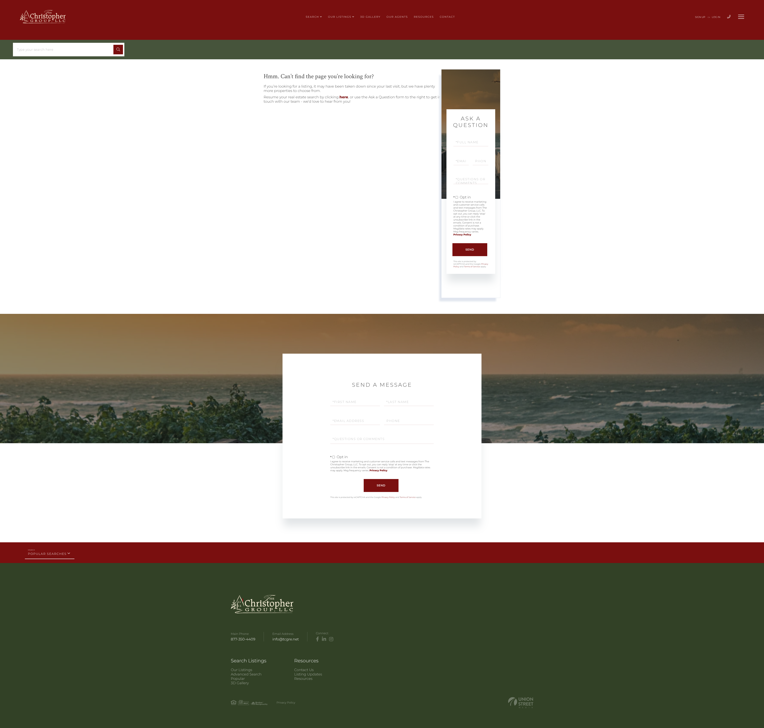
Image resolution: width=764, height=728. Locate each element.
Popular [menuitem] (238, 678)
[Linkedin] (324, 639)
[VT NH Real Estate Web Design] (520, 702)
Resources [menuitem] (424, 17)
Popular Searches (47, 554)
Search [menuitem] (312, 17)
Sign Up (700, 17)
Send (469, 249)
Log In (716, 17)
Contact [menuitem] (447, 17)
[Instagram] (331, 639)
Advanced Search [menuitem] (246, 674)
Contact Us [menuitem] (304, 670)
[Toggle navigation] (741, 17)
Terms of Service (472, 266)
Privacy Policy (462, 234)
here (343, 97)
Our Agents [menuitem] (397, 17)
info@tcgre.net (285, 639)
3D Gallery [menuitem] (370, 17)
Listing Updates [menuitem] (308, 674)
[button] (118, 49)
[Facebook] (317, 639)
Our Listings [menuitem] (339, 17)
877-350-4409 (243, 639)
